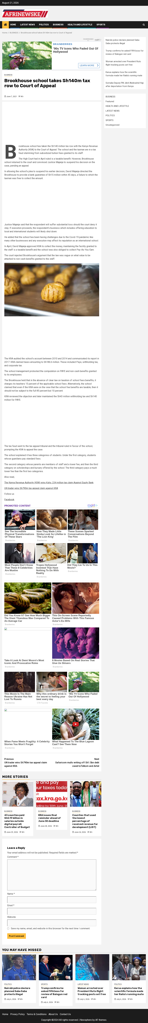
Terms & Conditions (37, 1014)
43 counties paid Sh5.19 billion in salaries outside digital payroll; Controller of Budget (17, 821)
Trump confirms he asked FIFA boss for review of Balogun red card (54, 992)
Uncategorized (112, 125)
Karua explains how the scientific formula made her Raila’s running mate (129, 991)
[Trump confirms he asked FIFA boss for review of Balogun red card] (56, 967)
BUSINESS (58, 24)
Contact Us (65, 1014)
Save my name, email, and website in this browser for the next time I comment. (50, 928)
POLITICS (44, 24)
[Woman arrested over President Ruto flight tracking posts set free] (92, 967)
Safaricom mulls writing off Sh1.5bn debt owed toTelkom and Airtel (77, 762)
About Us (53, 1014)
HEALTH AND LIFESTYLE (80, 24)
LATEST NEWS (27, 24)
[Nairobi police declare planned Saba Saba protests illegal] (19, 967)
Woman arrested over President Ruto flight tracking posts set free (92, 991)
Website (11, 916)
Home (13, 24)
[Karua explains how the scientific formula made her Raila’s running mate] (129, 967)
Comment (12, 856)
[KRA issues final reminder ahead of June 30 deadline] (51, 794)
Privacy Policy (17, 1014)
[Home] (5, 25)
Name (11, 893)
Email (10, 905)
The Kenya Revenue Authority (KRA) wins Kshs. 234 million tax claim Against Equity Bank (49, 482)
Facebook (9, 499)
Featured (110, 101)
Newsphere (86, 1019)
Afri (22, 96)
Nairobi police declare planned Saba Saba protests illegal (17, 991)
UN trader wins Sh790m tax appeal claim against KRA (31, 488)
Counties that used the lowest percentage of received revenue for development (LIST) (85, 821)
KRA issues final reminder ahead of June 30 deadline (49, 818)
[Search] (144, 25)
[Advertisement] (51, 124)
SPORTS (101, 24)
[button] (52, 289)
